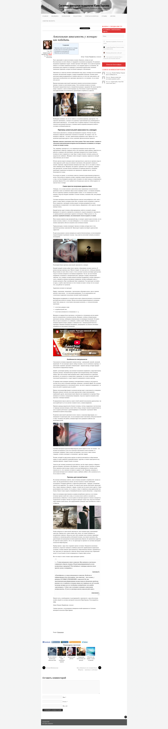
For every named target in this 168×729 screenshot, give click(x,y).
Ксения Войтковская (50, 668)
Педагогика (77, 16)
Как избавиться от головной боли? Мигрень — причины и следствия (88, 669)
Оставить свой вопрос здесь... (112, 30)
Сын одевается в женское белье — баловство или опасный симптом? (113, 57)
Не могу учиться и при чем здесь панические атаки (52, 658)
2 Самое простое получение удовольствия (64, 49)
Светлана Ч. (95, 571)
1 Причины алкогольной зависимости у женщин (66, 48)
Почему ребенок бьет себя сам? (114, 53)
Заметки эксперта (49, 21)
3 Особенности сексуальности (61, 51)
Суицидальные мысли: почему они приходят (81, 658)
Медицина (54, 16)
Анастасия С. (95, 592)
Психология (66, 16)
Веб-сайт (65, 706)
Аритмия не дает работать (71, 657)
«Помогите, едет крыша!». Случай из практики (90, 658)
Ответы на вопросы (91, 16)
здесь (54, 602)
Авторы (112, 16)
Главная (45, 16)
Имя (64, 697)
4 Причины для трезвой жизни (61, 53)
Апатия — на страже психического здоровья (62, 659)
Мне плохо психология (49, 56)
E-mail (65, 701)
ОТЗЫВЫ (104, 16)
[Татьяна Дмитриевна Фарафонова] (47, 49)
